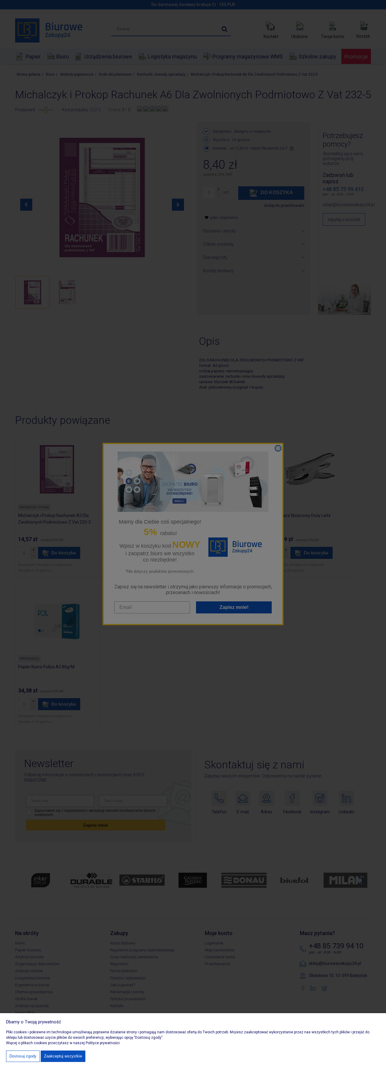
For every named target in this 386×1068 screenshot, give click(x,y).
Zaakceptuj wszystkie (63, 1056)
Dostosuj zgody (22, 1056)
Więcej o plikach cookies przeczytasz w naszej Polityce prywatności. (63, 1043)
